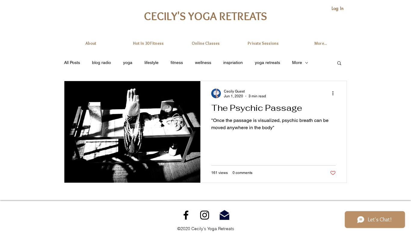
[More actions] (334, 93)
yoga (127, 62)
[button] (339, 63)
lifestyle (151, 62)
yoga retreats (267, 62)
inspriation (233, 62)
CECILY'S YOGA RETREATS (205, 16)
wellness (203, 62)
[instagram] (205, 215)
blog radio (101, 62)
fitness (177, 62)
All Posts (72, 62)
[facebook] (186, 215)
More (297, 62)
